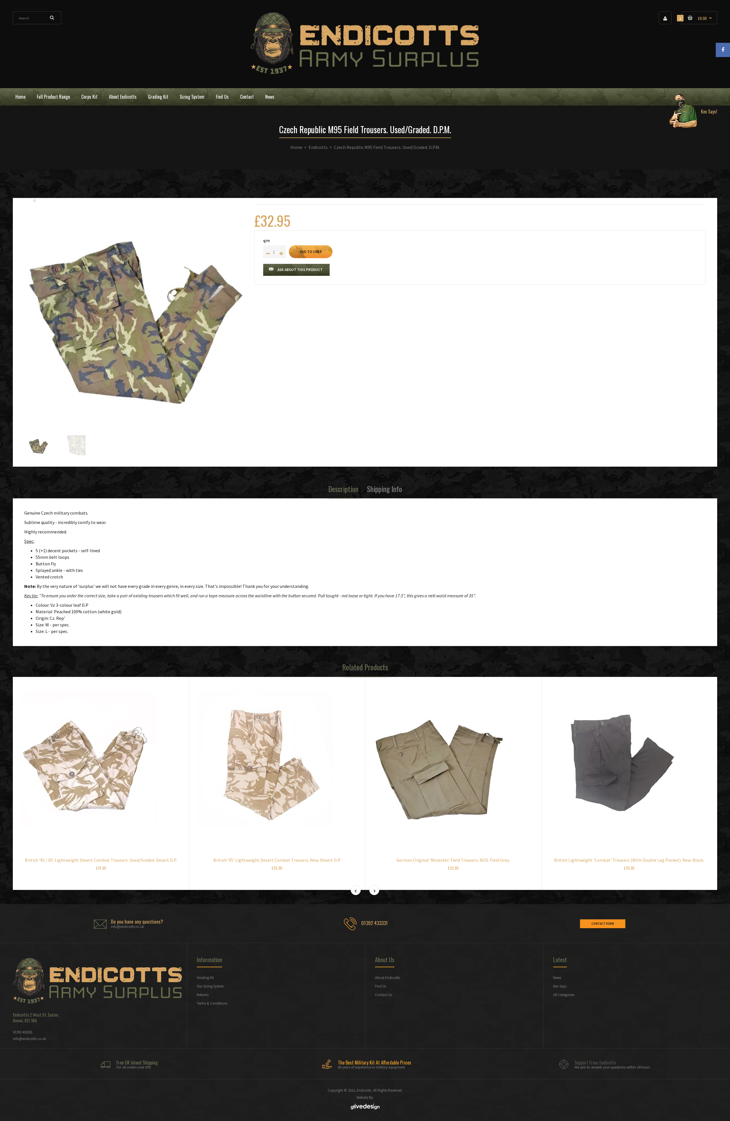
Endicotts (318, 147)
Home (296, 147)
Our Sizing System (210, 986)
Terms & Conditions (212, 1003)
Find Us (380, 986)
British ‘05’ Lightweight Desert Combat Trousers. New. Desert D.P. (277, 860)
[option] (135, 310)
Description (343, 488)
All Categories (563, 994)
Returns (202, 994)
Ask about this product (300, 269)
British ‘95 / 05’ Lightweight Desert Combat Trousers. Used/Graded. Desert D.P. (101, 860)
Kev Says (559, 986)
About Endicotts (387, 977)
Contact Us (383, 994)
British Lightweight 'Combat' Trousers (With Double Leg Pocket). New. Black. (629, 860)
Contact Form (602, 924)
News (557, 977)
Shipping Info (384, 488)
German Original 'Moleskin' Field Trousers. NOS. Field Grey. (453, 860)
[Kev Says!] (691, 97)
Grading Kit (205, 977)
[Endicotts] (364, 72)
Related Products (365, 667)
